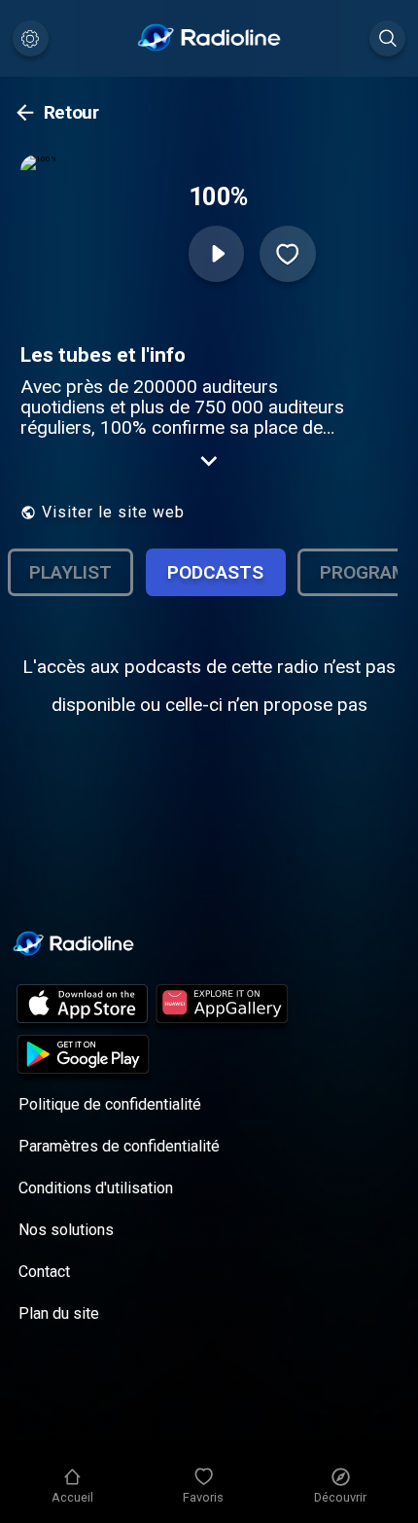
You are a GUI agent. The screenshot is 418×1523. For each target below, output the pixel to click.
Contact (44, 1271)
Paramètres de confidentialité (119, 1146)
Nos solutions (66, 1230)
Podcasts (215, 572)
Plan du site (58, 1313)
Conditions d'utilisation (95, 1188)
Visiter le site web (113, 512)
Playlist (70, 572)
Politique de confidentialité (109, 1104)
